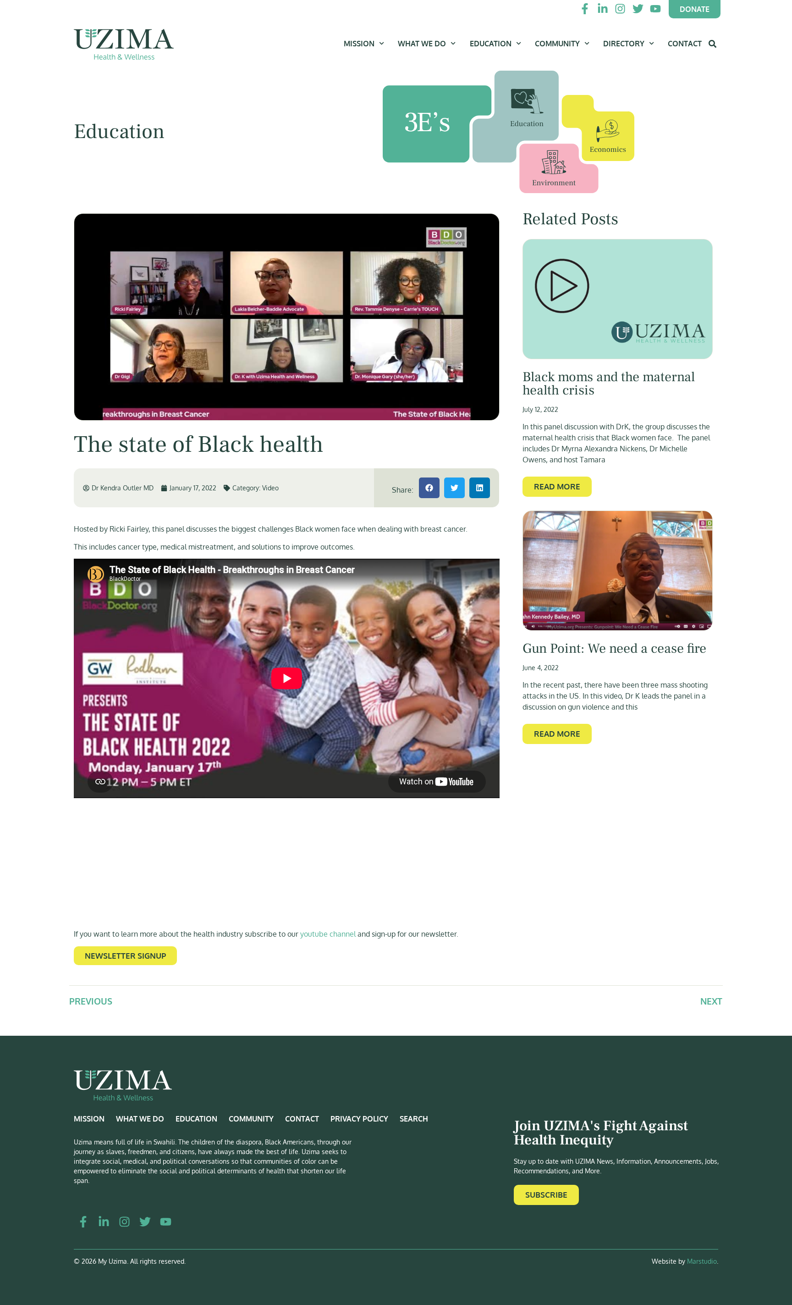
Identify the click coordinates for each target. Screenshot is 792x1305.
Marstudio (702, 1261)
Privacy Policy (359, 1118)
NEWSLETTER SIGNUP (125, 955)
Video (270, 488)
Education (491, 43)
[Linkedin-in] (602, 8)
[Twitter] (637, 8)
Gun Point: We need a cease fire (614, 648)
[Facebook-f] (585, 8)
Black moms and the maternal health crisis (608, 384)
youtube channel (328, 933)
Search (414, 1118)
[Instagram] (620, 8)
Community (557, 43)
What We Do (422, 43)
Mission (359, 43)
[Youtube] (655, 8)
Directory (623, 43)
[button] (429, 488)
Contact (685, 43)
